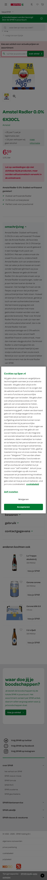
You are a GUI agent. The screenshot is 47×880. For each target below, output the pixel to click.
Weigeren (23, 499)
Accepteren (23, 506)
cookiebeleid (32, 484)
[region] (23, 440)
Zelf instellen (11, 491)
